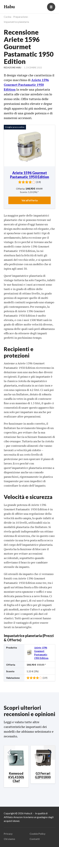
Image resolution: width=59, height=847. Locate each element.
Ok (16, 840)
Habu (9, 7)
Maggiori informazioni (16, 831)
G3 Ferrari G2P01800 (43, 775)
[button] (49, 752)
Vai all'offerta (30, 200)
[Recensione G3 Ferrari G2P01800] (42, 757)
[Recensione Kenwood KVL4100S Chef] (16, 757)
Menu (51, 7)
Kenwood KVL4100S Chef (16, 777)
